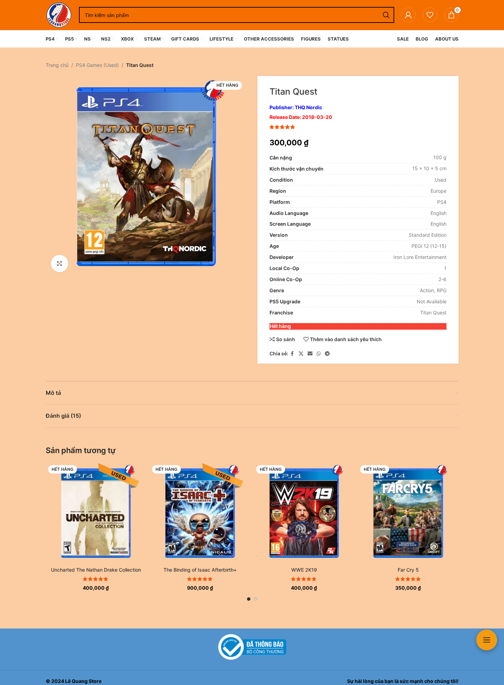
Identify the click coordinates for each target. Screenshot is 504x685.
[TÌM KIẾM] (386, 15)
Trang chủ (57, 65)
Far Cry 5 (408, 570)
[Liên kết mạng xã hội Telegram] (327, 353)
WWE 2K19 (304, 570)
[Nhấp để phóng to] (59, 263)
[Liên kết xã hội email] (310, 353)
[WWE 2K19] (304, 513)
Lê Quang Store (83, 681)
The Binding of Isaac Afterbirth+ (200, 570)
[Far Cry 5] (408, 513)
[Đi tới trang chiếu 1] (248, 599)
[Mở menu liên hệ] (486, 640)
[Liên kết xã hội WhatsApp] (319, 353)
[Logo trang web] (59, 14)
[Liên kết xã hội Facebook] (292, 353)
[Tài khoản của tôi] (408, 15)
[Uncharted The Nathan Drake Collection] (96, 513)
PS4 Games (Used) (97, 65)
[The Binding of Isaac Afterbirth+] (200, 513)
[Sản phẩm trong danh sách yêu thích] (430, 15)
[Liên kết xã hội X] (301, 353)
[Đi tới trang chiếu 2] (255, 599)
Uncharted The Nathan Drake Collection (96, 570)
